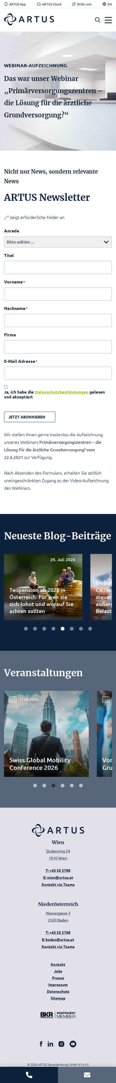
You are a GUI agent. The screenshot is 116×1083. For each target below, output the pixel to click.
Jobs (58, 971)
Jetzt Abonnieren (26, 416)
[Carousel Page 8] (90, 629)
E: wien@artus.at (58, 877)
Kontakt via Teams (58, 884)
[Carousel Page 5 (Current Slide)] (72, 785)
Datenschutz (58, 991)
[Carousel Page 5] (62, 629)
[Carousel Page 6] (72, 629)
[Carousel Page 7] (81, 629)
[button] (97, 20)
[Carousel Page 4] (53, 629)
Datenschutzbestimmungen (61, 392)
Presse (58, 977)
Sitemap (58, 998)
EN (110, 4)
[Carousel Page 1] (35, 785)
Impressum (58, 984)
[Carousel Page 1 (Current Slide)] (26, 629)
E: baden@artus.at (58, 939)
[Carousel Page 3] (44, 629)
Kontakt (58, 964)
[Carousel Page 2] (35, 629)
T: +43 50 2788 (58, 870)
